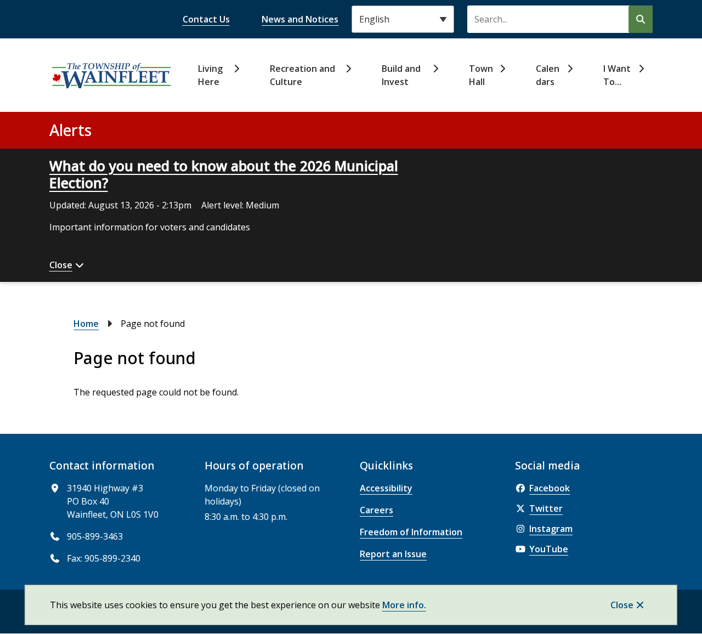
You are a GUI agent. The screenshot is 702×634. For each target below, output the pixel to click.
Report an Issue (393, 554)
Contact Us (206, 19)
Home (86, 324)
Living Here (210, 75)
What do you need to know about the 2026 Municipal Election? (223, 174)
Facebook (549, 488)
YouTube (548, 549)
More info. (404, 605)
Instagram (551, 529)
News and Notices (300, 19)
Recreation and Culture (302, 75)
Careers (376, 510)
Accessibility (386, 488)
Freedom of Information (411, 532)
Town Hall (481, 75)
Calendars (547, 75)
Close (621, 605)
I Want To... (617, 75)
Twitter (546, 508)
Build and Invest (401, 75)
